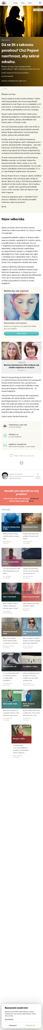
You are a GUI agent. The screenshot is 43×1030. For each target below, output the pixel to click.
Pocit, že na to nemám (28, 705)
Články (16, 3)
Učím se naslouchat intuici (11, 563)
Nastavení (12, 1025)
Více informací (9, 1019)
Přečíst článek (21, 334)
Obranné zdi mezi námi (10, 632)
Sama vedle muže (10, 704)
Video (30, 3)
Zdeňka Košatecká (16, 474)
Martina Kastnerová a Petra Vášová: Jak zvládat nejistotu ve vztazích (21, 366)
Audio (23, 3)
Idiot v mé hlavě (9, 597)
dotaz (31, 501)
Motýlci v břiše (19, 739)
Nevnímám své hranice (15, 323)
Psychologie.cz (4, 3)
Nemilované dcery (30, 527)
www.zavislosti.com (15, 478)
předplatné (34, 498)
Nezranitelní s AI (9, 666)
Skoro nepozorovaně (31, 597)
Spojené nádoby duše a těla (11, 528)
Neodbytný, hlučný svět (30, 632)
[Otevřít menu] (40, 2)
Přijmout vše (30, 1025)
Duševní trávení (29, 562)
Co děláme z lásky (30, 666)
